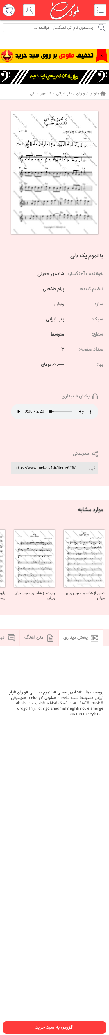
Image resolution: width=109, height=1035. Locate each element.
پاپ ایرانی (64, 93)
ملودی (94, 93)
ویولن (80, 93)
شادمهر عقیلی (40, 93)
